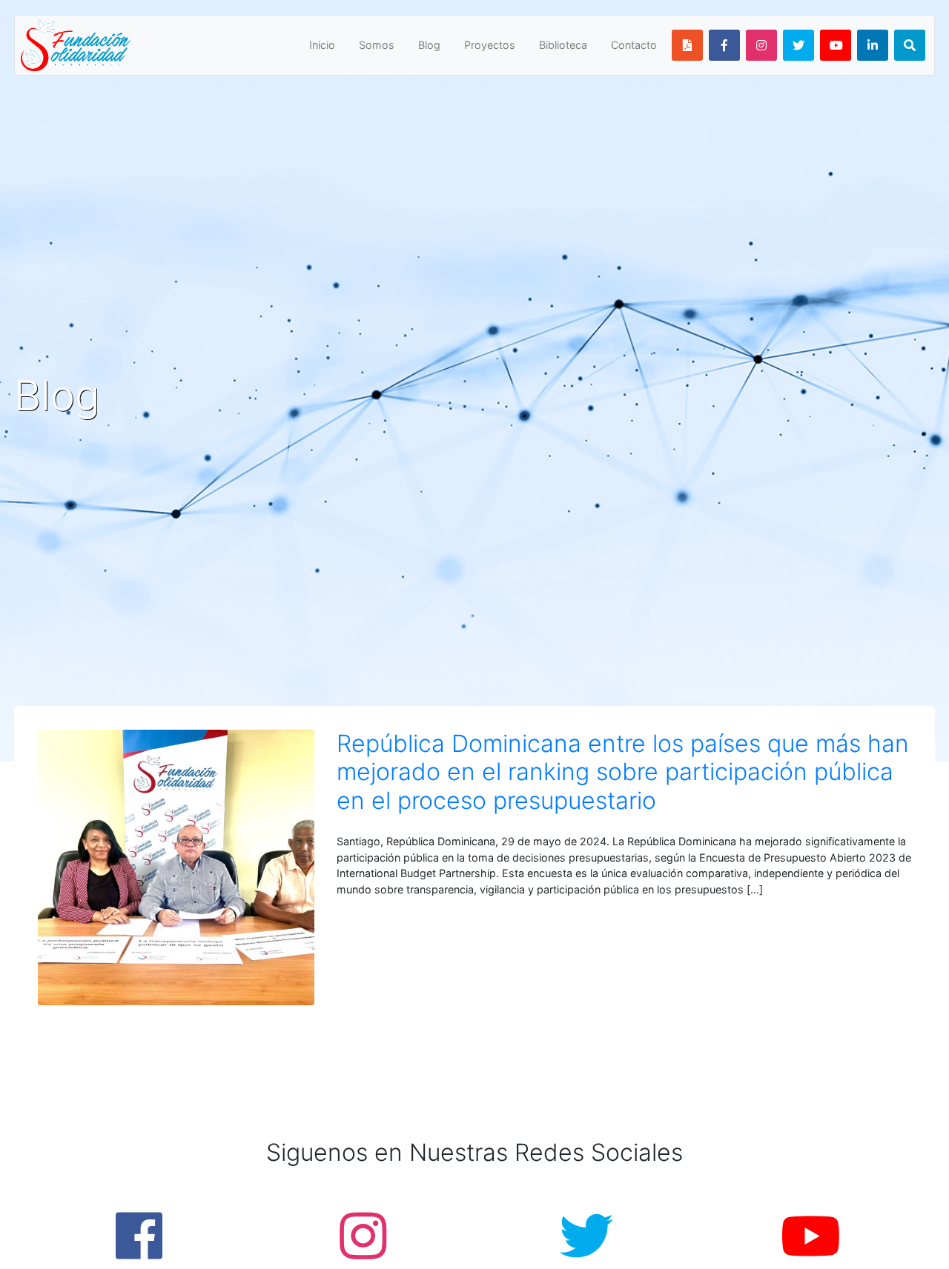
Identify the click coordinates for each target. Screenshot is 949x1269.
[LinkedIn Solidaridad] (872, 45)
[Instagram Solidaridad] (761, 45)
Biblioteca (563, 45)
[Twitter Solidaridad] (798, 45)
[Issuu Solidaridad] (687, 45)
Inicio (322, 45)
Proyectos (489, 45)
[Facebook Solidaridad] (724, 45)
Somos (376, 45)
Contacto (634, 45)
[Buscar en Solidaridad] (909, 45)
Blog (429, 45)
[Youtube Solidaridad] (835, 45)
